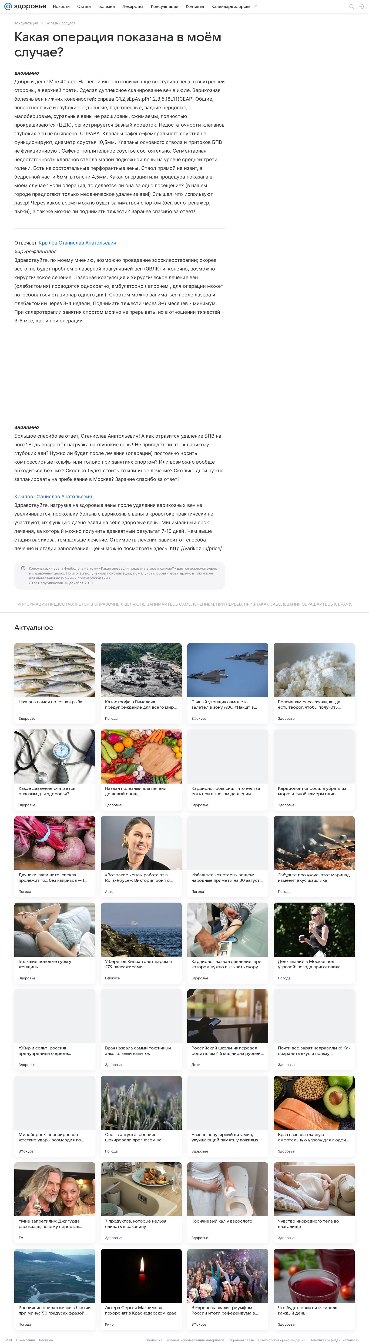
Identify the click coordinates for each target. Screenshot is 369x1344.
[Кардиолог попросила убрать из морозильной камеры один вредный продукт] (314, 770)
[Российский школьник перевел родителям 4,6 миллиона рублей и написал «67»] (227, 1029)
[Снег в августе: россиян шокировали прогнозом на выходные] (141, 1116)
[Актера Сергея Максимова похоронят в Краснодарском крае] (141, 1289)
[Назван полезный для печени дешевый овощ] (141, 770)
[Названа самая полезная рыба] (54, 683)
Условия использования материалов (195, 1340)
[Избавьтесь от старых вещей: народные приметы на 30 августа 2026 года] (227, 856)
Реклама (46, 1340)
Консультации (26, 23)
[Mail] (8, 6)
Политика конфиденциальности (334, 1340)
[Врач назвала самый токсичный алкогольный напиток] (141, 1029)
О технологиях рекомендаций (281, 1340)
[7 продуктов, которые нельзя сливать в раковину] (141, 1202)
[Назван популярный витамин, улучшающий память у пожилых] (227, 1116)
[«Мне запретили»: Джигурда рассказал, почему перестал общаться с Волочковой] (54, 1202)
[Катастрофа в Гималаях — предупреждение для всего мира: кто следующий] (141, 683)
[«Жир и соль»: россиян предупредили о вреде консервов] (54, 1029)
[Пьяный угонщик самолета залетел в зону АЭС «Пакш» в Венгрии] (227, 683)
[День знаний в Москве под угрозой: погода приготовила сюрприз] (314, 943)
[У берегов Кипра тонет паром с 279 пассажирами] (141, 943)
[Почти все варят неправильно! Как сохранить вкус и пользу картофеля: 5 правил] (314, 1029)
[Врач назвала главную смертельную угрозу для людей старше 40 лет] (314, 1116)
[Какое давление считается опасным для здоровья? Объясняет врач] (54, 770)
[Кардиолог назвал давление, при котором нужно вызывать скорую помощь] (227, 943)
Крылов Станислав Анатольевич (77, 243)
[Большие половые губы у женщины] (54, 943)
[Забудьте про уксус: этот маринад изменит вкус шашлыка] (314, 856)
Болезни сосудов (60, 23)
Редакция (154, 1340)
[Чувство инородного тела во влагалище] (314, 1202)
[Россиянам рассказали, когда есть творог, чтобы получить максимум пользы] (314, 683)
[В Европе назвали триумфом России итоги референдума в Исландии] (227, 1289)
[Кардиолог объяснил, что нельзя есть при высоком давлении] (227, 770)
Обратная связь (241, 1340)
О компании (25, 1340)
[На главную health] (29, 6)
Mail (8, 1340)
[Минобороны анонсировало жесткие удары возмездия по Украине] (54, 1116)
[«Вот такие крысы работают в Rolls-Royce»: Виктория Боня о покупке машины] (141, 856)
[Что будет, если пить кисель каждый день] (314, 1289)
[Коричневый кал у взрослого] (227, 1202)
